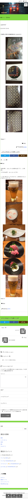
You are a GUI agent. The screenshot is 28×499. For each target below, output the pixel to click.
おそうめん (3, 466)
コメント (3, 373)
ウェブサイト (4, 403)
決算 (2, 442)
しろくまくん (4, 440)
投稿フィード (4, 479)
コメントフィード (5, 481)
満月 (2, 438)
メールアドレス (5, 396)
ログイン (3, 477)
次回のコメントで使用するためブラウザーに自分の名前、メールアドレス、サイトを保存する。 (14, 410)
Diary (9, 17)
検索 (2, 426)
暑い (2, 444)
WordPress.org (4, 484)
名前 (2, 390)
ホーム (3, 17)
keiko (25, 147)
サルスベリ (3, 446)
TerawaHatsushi (9, 460)
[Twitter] (5, 155)
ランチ (2, 458)
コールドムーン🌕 (5, 463)
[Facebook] (14, 155)
